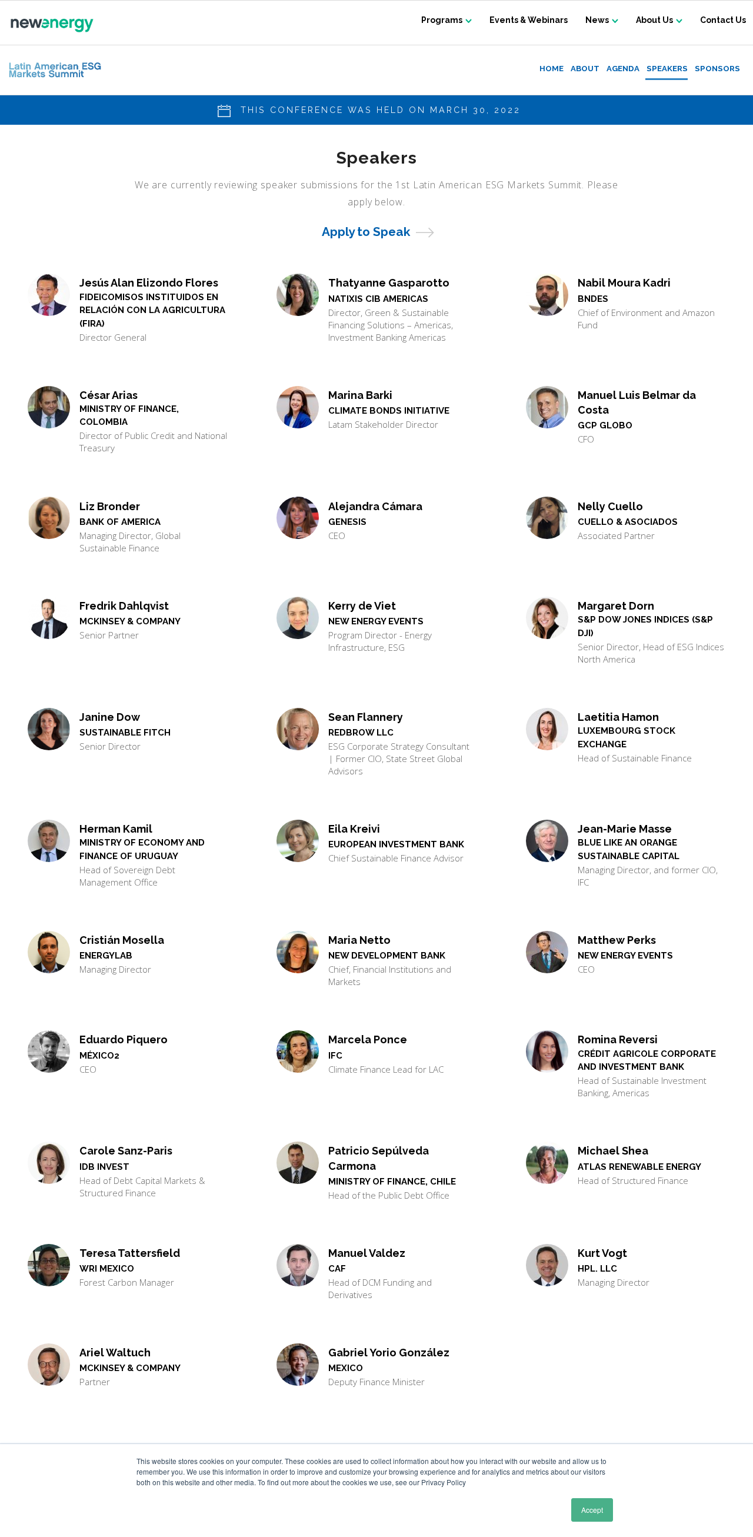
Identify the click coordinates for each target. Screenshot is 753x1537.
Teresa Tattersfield (129, 1253)
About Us (654, 20)
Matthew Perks (617, 940)
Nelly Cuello (610, 506)
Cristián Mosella (121, 940)
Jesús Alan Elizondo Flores (148, 283)
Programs (441, 20)
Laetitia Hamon (618, 717)
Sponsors (717, 68)
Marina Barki (360, 395)
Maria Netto (359, 940)
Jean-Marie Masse (625, 829)
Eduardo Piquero (123, 1039)
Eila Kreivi (354, 829)
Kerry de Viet (362, 606)
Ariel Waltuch (115, 1352)
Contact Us (723, 20)
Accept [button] (592, 1510)
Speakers (667, 68)
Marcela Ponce (367, 1039)
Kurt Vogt (602, 1253)
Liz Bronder (109, 506)
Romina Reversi (618, 1039)
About (585, 68)
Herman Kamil (115, 829)
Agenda (623, 68)
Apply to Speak (366, 231)
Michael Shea (613, 1151)
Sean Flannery (365, 717)
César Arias (108, 395)
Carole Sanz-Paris (125, 1151)
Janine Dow (109, 717)
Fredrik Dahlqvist (124, 606)
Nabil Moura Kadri (624, 283)
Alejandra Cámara (375, 506)
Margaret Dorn (616, 606)
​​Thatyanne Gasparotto (388, 283)
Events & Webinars (528, 20)
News (597, 20)
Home (551, 68)
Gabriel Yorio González (388, 1352)
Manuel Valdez (366, 1253)
